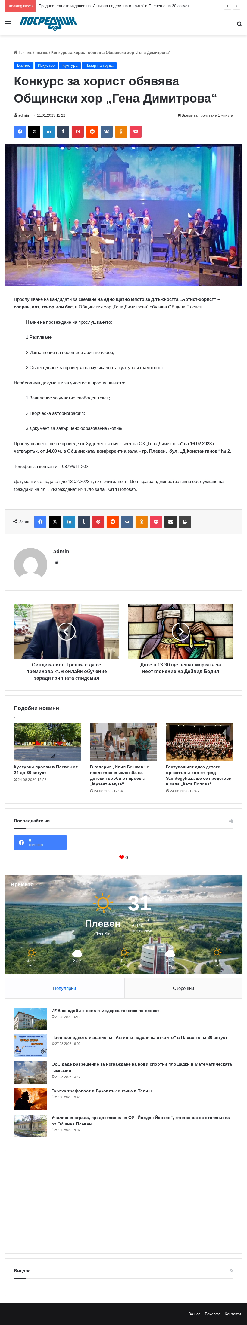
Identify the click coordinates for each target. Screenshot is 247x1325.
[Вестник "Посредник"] (48, 24)
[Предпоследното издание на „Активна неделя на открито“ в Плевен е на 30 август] (30, 1045)
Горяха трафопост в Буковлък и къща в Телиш (102, 1090)
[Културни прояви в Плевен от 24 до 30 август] (47, 742)
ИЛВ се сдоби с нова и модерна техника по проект (105, 1010)
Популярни (64, 988)
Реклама (212, 1314)
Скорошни (183, 988)
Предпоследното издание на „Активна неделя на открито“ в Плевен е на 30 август (139, 1037)
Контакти (233, 1314)
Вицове (22, 1270)
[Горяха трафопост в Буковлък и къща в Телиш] (30, 1099)
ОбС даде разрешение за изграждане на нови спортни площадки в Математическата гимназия (125, 6)
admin (23, 115)
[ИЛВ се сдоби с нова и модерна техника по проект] (30, 1019)
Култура (69, 65)
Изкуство (46, 65)
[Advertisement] (123, 1202)
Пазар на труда (99, 65)
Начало (24, 52)
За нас (195, 1314)
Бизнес (41, 52)
